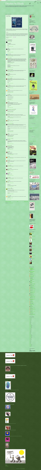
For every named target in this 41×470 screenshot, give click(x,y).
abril (29, 321)
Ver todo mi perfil (33, 17)
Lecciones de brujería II (33, 252)
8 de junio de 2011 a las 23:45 (10, 92)
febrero (30, 319)
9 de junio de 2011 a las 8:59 (10, 107)
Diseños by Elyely (14, 3)
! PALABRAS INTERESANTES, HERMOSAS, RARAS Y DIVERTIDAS (32, 269)
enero (29, 328)
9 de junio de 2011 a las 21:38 (10, 131)
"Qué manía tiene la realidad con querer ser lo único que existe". (32, 272)
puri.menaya (9, 195)
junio (29, 342)
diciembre (30, 337)
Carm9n (8, 180)
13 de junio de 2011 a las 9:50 (10, 163)
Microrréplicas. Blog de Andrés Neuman (32, 299)
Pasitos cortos (31, 306)
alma (8, 89)
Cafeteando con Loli (32, 275)
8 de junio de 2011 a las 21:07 (10, 67)
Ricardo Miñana (9, 145)
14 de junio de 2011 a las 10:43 (10, 175)
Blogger (24, 468)
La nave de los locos (32, 295)
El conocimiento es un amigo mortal (11, 109)
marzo (30, 320)
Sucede (8, 73)
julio (29, 333)
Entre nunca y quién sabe (32, 288)
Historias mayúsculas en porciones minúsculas (32, 292)
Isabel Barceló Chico (10, 69)
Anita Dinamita (9, 168)
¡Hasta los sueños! (33, 233)
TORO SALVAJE (9, 41)
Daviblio (8, 94)
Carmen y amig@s (32, 276)
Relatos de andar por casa (32, 309)
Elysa (33, 15)
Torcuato (8, 172)
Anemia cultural (33, 255)
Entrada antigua (26, 201)
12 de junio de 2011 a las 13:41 (10, 154)
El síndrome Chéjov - (32, 285)
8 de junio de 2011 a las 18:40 (10, 46)
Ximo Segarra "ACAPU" (10, 138)
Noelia (8, 151)
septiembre (30, 325)
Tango (32, 242)
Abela (8, 156)
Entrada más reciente (8, 201)
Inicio (17, 201)
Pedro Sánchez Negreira (10, 123)
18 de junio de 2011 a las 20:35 (10, 186)
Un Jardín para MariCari (32, 314)
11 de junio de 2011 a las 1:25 (10, 149)
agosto (30, 324)
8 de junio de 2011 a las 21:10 (10, 71)
